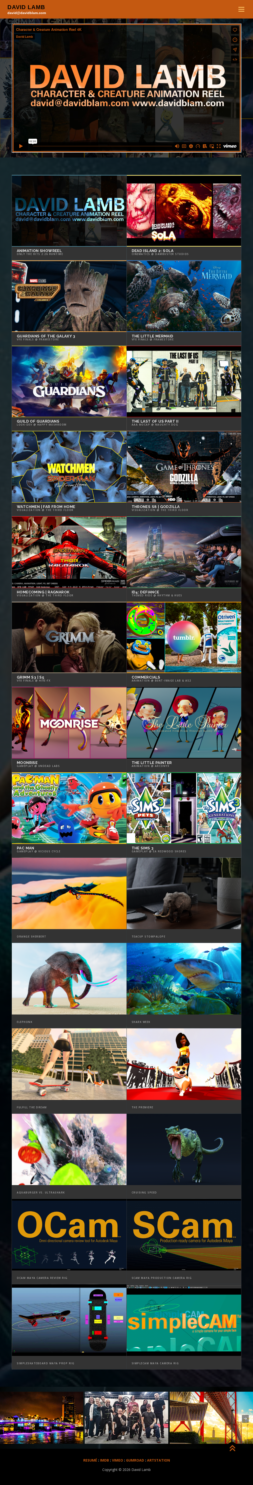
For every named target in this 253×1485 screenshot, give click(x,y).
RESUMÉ (90, 1460)
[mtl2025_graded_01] (126, 1418)
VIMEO (117, 1460)
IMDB (104, 1460)
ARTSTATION (158, 1460)
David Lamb (26, 7)
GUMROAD (135, 1460)
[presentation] (7, 1419)
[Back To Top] (232, 1448)
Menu (241, 9)
